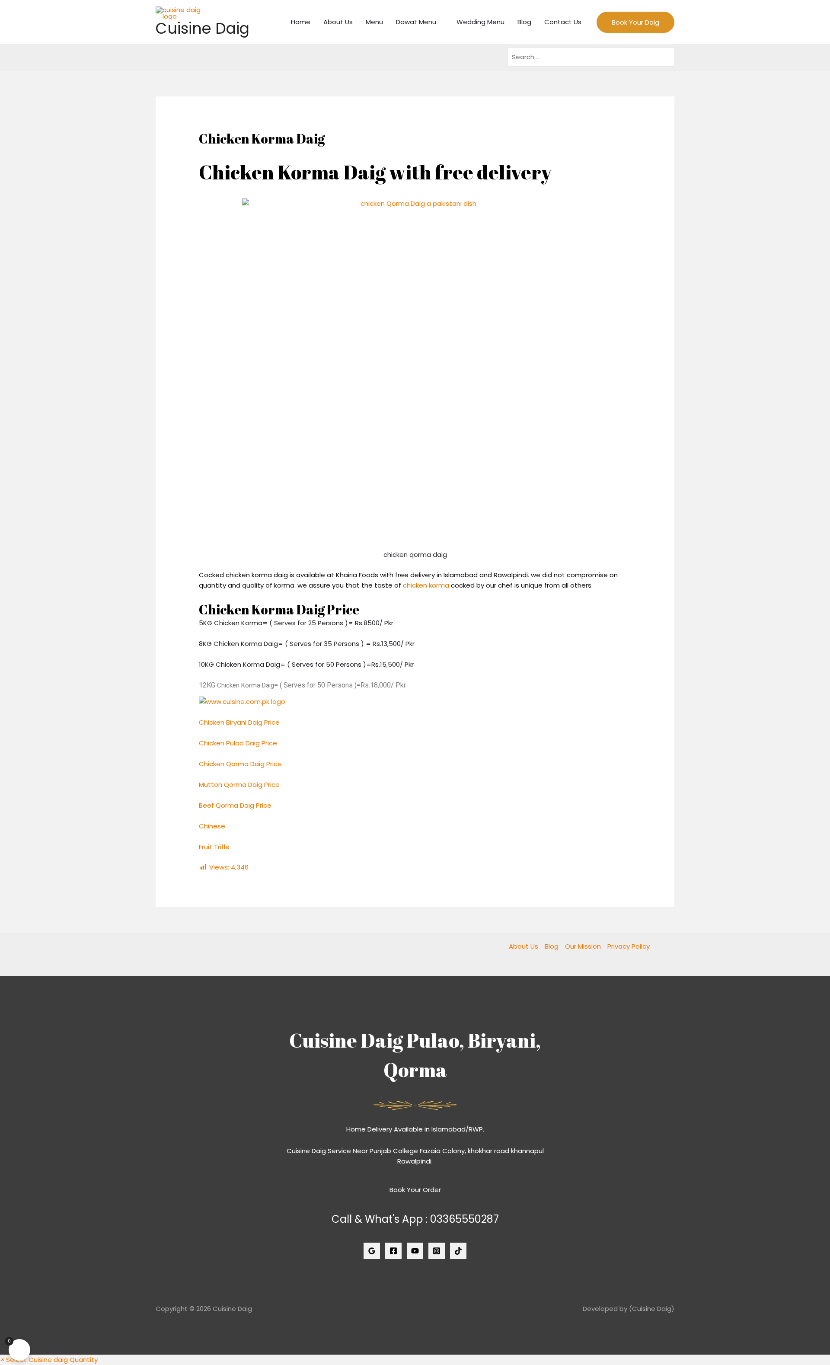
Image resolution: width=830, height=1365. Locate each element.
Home (300, 21)
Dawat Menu (416, 21)
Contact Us (562, 21)
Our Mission (583, 946)
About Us (338, 21)
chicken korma (426, 585)
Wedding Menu (480, 21)
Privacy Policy (628, 946)
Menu (374, 21)
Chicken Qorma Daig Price (240, 763)
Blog (524, 21)
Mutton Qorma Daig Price (239, 784)
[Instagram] (436, 1251)
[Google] (372, 1251)
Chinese (212, 826)
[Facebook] (393, 1251)
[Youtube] (415, 1251)
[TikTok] (458, 1251)
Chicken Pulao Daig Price (238, 743)
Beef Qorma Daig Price (235, 805)
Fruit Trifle (215, 846)
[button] (49, 1359)
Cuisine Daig (202, 28)
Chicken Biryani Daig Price (239, 722)
